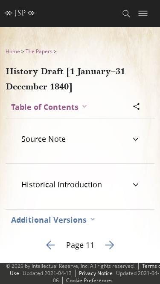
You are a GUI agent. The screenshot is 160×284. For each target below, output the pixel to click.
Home (13, 51)
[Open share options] (136, 107)
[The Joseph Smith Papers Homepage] (20, 13)
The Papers (39, 51)
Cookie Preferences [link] (89, 280)
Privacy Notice (96, 273)
